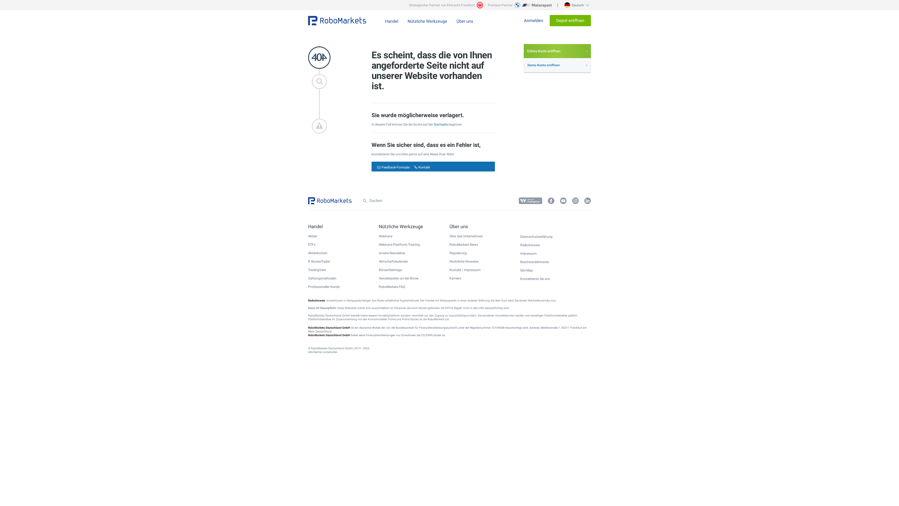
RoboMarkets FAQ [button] (392, 287)
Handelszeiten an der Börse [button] (398, 278)
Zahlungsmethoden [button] (322, 278)
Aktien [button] (312, 236)
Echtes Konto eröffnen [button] (543, 51)
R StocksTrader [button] (319, 261)
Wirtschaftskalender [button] (393, 261)
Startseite (441, 124)
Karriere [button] (455, 278)
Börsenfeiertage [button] (390, 270)
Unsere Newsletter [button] (392, 253)
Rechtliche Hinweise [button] (464, 261)
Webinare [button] (385, 236)
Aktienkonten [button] (317, 253)
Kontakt (424, 167)
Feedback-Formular (396, 167)
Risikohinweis (530, 245)
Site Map (526, 270)
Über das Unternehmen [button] (466, 236)
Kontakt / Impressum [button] (465, 270)
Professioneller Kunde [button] (324, 287)
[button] (576, 5)
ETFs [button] (311, 244)
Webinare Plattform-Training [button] (399, 244)
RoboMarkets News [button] (464, 244)
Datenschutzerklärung (536, 236)
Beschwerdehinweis (534, 262)
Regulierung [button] (458, 253)
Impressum (528, 253)
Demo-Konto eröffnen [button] (543, 65)
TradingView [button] (317, 270)
